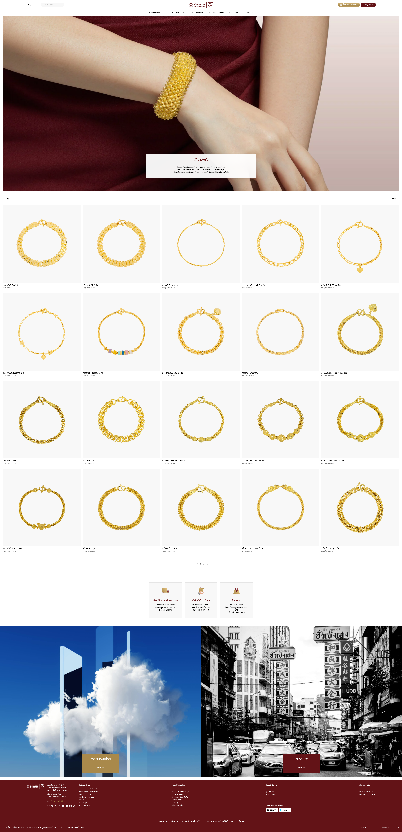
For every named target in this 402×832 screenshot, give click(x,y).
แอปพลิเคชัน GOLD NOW (86, 797)
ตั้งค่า (83, 828)
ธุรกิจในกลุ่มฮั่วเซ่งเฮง (272, 792)
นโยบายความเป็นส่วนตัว (61, 828)
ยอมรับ (363, 828)
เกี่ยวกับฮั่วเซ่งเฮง (235, 13)
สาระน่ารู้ (175, 802)
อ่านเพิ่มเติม (100, 768)
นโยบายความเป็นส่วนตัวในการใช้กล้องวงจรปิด (220, 821)
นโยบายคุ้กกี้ (242, 821)
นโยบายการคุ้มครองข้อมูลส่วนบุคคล (167, 821)
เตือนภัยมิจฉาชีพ (177, 805)
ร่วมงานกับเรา (270, 794)
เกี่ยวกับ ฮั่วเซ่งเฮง (272, 785)
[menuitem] (29, 4)
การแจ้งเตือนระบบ (178, 800)
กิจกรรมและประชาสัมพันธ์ (180, 797)
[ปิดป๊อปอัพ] (398, 827)
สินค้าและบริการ (84, 785)
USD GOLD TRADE (85, 794)
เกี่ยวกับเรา (269, 789)
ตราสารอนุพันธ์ (197, 13)
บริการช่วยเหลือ (364, 785)
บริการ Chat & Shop (85, 805)
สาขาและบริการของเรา (366, 792)
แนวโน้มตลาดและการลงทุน (180, 792)
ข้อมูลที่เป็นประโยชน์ (178, 785)
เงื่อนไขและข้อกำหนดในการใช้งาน (192, 821)
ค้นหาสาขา (237, 600)
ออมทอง (81, 800)
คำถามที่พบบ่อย (364, 789)
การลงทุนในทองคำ (155, 13)
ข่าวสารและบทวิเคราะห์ (216, 13)
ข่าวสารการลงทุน (177, 794)
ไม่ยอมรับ (385, 828)
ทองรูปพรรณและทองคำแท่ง (176, 13)
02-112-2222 (58, 801)
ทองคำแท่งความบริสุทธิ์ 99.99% (88, 792)
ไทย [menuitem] (34, 5)
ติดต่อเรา (250, 13)
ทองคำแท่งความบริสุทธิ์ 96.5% (88, 789)
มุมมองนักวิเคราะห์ (178, 789)
